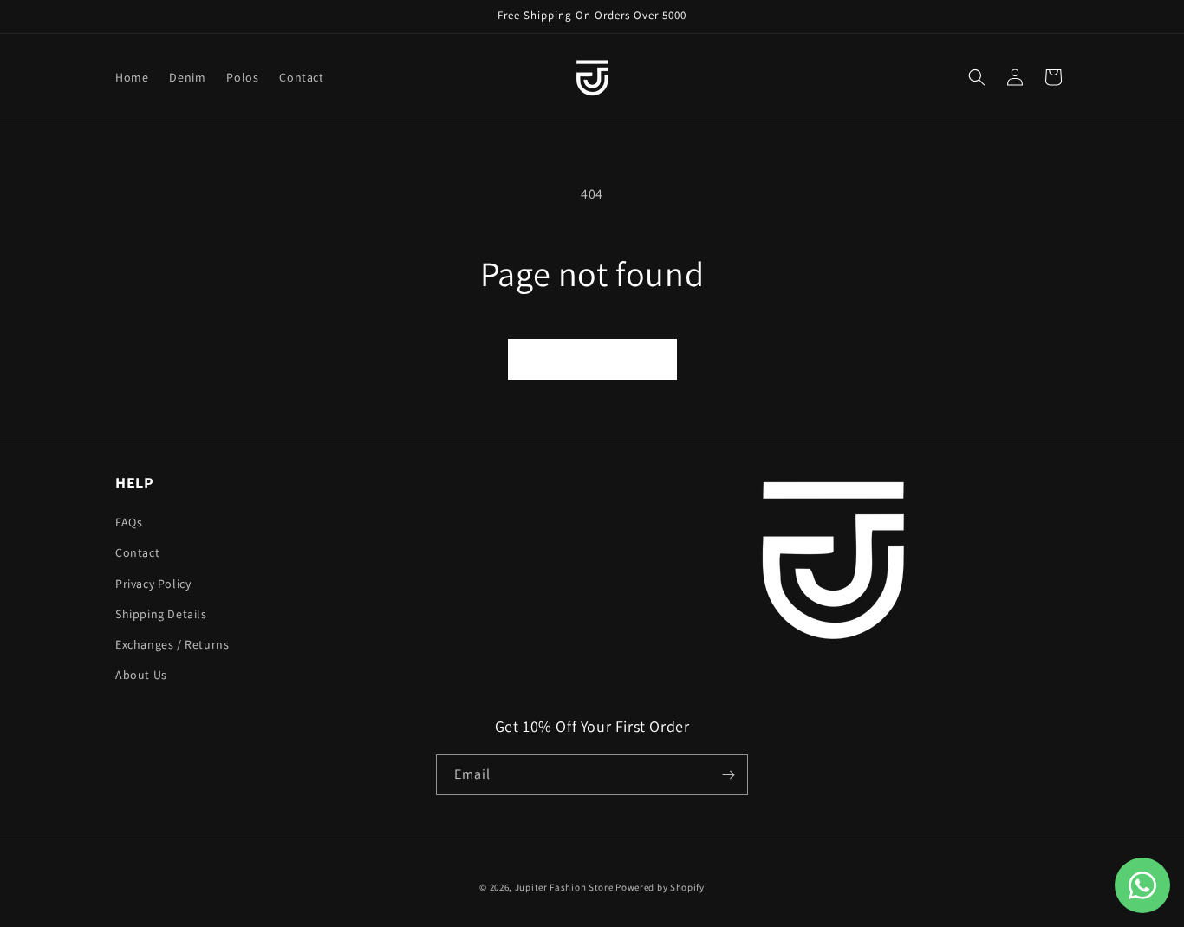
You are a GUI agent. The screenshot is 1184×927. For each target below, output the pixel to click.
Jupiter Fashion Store (564, 887)
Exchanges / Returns (172, 644)
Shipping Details (161, 614)
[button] (977, 77)
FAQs (128, 522)
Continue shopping (592, 358)
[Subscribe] (728, 774)
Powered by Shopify (660, 887)
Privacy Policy (153, 583)
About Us (141, 674)
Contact (137, 552)
